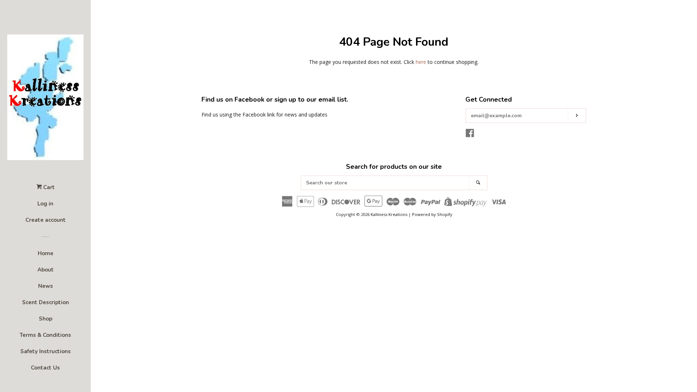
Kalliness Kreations (389, 214)
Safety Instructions (45, 351)
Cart (48, 187)
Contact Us (45, 367)
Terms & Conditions (45, 335)
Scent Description (45, 302)
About (45, 269)
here (421, 61)
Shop (45, 318)
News (45, 286)
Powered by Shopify (432, 214)
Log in (45, 203)
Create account (45, 220)
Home (45, 253)
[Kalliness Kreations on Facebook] (469, 134)
